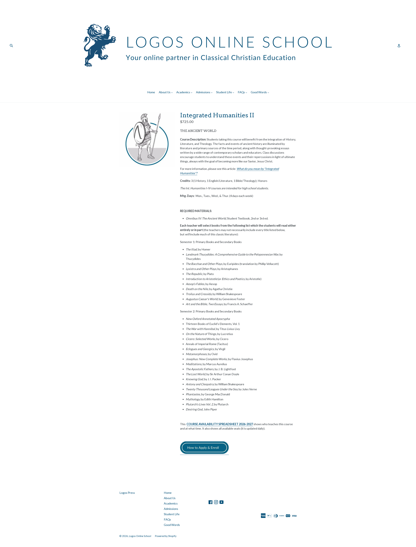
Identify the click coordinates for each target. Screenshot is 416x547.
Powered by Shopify (165, 536)
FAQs (243, 92)
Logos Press (127, 492)
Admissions (205, 92)
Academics (185, 92)
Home (151, 92)
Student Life (226, 92)
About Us (166, 92)
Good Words (261, 92)
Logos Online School (140, 536)
